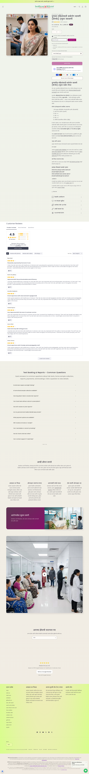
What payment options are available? (44, 417)
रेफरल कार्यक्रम (9, 710)
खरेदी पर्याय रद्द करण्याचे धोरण (52, 749)
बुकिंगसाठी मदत (9, 700)
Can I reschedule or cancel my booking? (44, 428)
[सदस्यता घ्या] (55, 637)
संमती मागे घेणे (8, 725)
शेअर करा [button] (55, 191)
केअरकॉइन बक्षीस (9, 712)
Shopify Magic (61, 187)
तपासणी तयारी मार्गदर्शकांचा (61, 150)
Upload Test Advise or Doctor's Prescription (62, 57)
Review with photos (15, 253)
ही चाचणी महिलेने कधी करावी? (58, 172)
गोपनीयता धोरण (35, 749)
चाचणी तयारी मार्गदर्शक (10, 705)
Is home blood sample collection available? (44, 390)
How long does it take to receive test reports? (44, 396)
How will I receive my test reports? (44, 406)
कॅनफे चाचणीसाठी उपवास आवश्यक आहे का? (61, 174)
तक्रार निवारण (9, 722)
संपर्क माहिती (45, 749)
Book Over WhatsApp (67, 78)
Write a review (18, 248)
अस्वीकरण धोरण (69, 183)
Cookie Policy (64, 769)
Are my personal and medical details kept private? (44, 412)
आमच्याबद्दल (8, 698)
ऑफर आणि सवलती (9, 702)
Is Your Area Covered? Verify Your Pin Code (64, 36)
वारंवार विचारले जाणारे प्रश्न (11, 707)
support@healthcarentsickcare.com (38, 766)
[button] (2, 6)
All (7, 253)
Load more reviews (44, 358)
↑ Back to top (44, 444)
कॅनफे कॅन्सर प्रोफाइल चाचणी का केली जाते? (61, 170)
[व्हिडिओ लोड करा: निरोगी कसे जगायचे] (44, 574)
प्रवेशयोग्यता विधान (9, 717)
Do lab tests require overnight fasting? (44, 385)
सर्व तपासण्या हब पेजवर (75, 162)
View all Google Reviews (44, 675)
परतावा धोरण (30, 749)
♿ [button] (2, 771)
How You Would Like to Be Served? (60, 43)
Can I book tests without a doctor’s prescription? (44, 401)
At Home (67, 47)
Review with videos (28, 253)
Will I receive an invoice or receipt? (44, 423)
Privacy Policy (61, 766)
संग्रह (7, 690)
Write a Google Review (44, 672)
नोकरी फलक (8, 695)
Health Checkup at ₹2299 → (78, 764)
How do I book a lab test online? (44, 433)
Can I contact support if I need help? (44, 439)
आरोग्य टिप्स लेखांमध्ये (56, 152)
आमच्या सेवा (54, 156)
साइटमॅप (7, 727)
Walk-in (55, 45)
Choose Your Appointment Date (59, 50)
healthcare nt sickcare (15, 749)
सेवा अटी (40, 749)
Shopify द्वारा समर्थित (23, 749)
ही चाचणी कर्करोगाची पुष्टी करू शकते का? (60, 176)
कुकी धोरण (8, 720)
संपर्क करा (8, 693)
